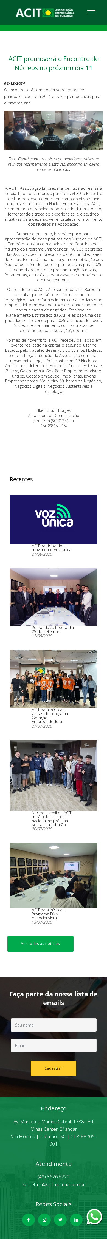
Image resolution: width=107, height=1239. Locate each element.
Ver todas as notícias (40, 943)
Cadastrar (53, 1068)
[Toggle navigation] (92, 12)
